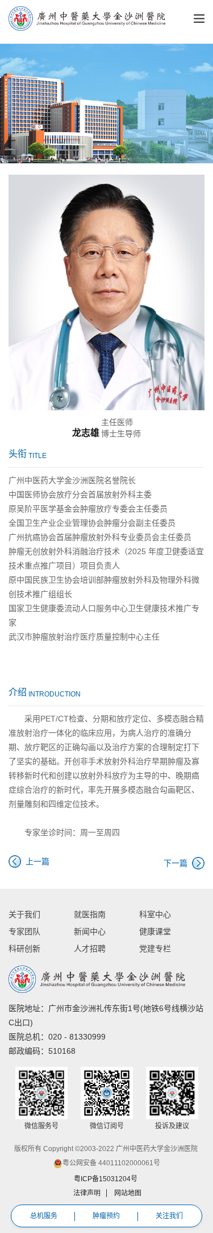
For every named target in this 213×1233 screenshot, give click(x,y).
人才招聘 (90, 948)
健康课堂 (155, 931)
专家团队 (24, 931)
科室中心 (155, 914)
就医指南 (90, 914)
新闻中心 (90, 931)
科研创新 (24, 948)
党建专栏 (155, 948)
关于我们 (24, 914)
